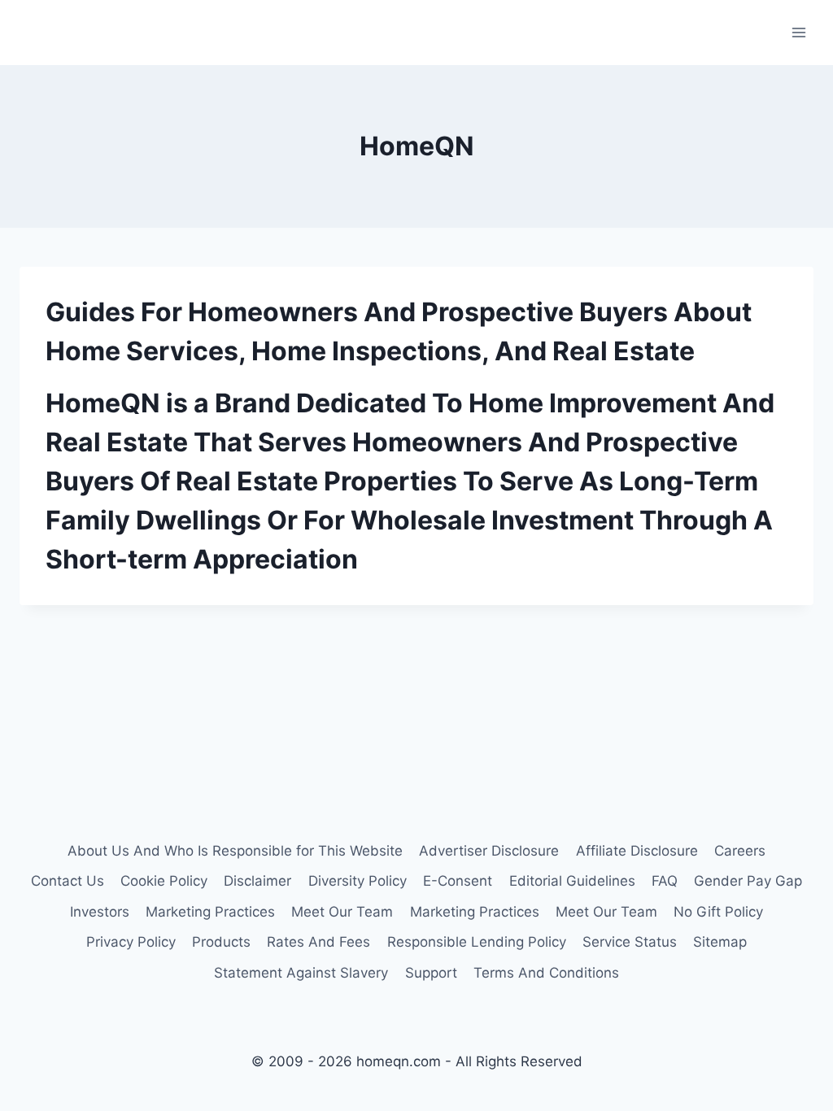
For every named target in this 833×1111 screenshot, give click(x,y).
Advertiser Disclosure (489, 851)
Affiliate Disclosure (637, 851)
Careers (739, 851)
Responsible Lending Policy (476, 942)
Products (221, 942)
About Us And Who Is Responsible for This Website (235, 851)
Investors (99, 912)
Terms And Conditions (546, 973)
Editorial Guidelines (572, 881)
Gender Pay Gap (748, 881)
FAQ (665, 881)
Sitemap (720, 942)
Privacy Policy (131, 942)
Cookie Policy (163, 881)
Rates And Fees (318, 942)
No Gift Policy (718, 912)
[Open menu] (798, 32)
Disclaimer (257, 881)
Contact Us (67, 881)
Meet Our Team (342, 912)
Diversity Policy (357, 881)
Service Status (629, 942)
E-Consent (457, 881)
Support (431, 973)
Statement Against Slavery (301, 973)
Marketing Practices (210, 912)
